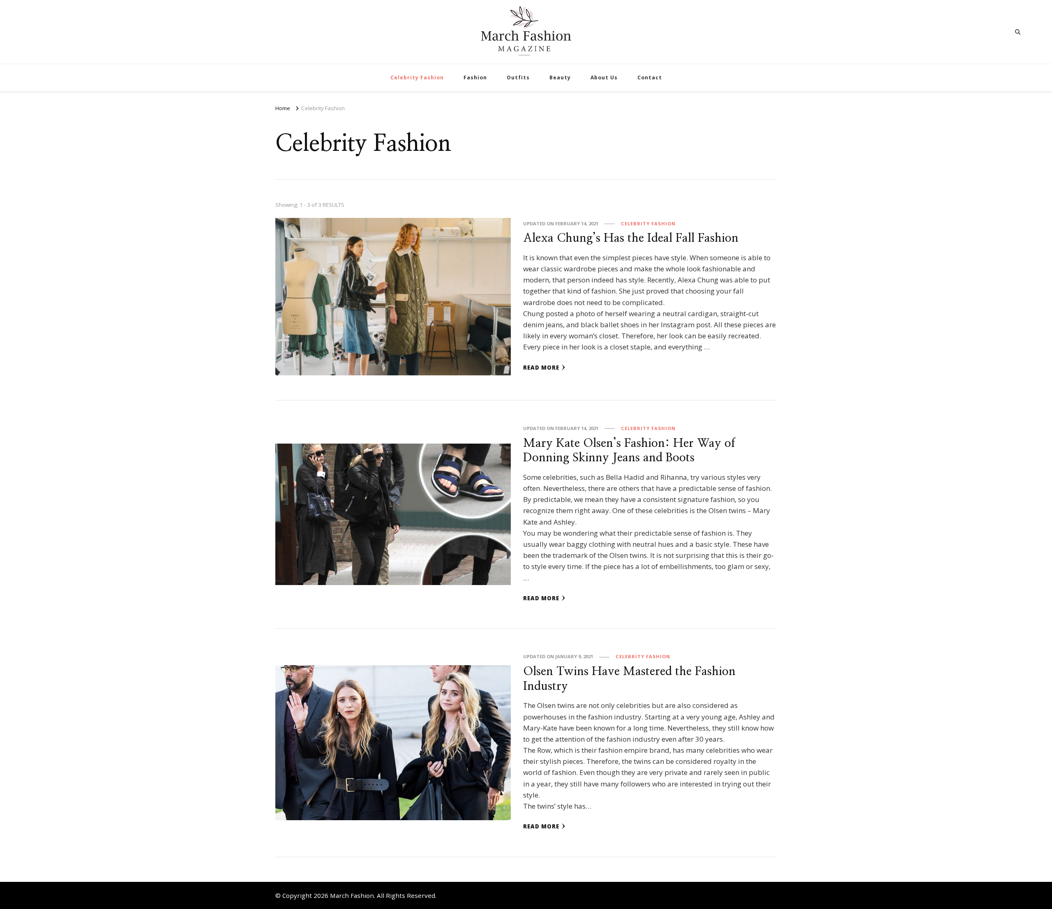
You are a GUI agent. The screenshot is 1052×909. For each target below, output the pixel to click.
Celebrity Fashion (417, 77)
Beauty (560, 77)
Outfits (518, 77)
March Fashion (352, 895)
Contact (649, 77)
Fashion (475, 77)
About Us (604, 77)
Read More (541, 367)
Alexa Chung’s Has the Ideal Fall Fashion (630, 238)
